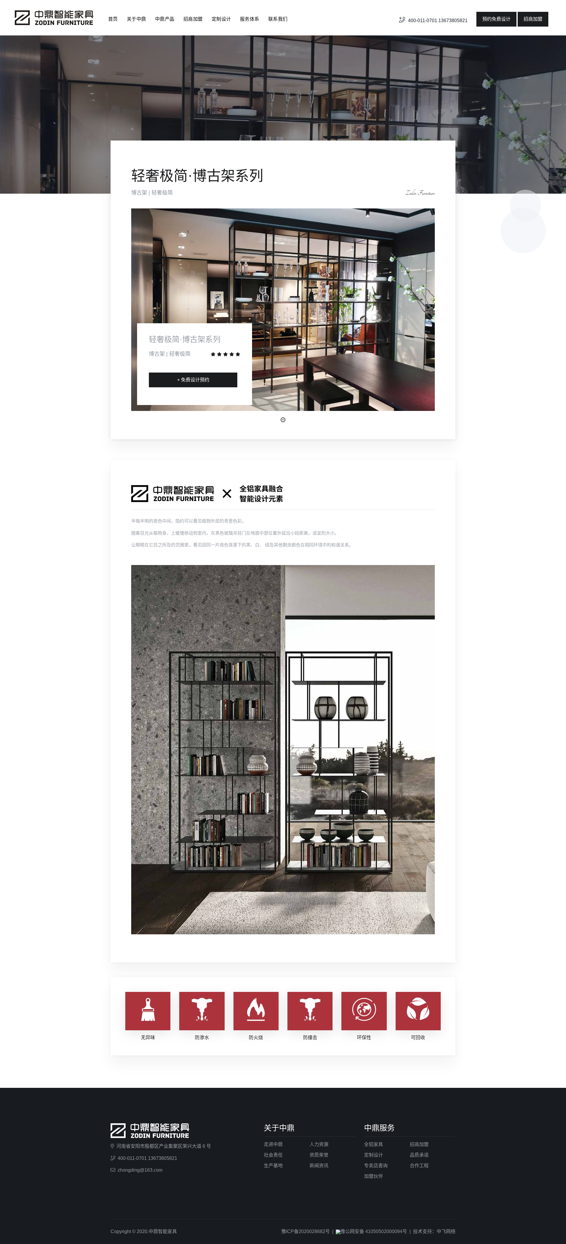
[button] (283, 419)
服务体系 (249, 19)
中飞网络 (446, 1231)
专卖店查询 (376, 1165)
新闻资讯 (319, 1165)
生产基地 (273, 1165)
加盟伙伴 (373, 1176)
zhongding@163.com (140, 1170)
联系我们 (278, 19)
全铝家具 (373, 1144)
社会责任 (273, 1155)
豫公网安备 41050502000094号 (373, 1231)
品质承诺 (419, 1155)
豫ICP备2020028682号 (305, 1231)
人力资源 (319, 1144)
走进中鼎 (273, 1144)
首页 (113, 19)
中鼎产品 (165, 19)
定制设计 (221, 19)
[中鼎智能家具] (54, 17)
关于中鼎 (136, 19)
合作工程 (419, 1165)
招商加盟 (193, 19)
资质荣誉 (319, 1155)
